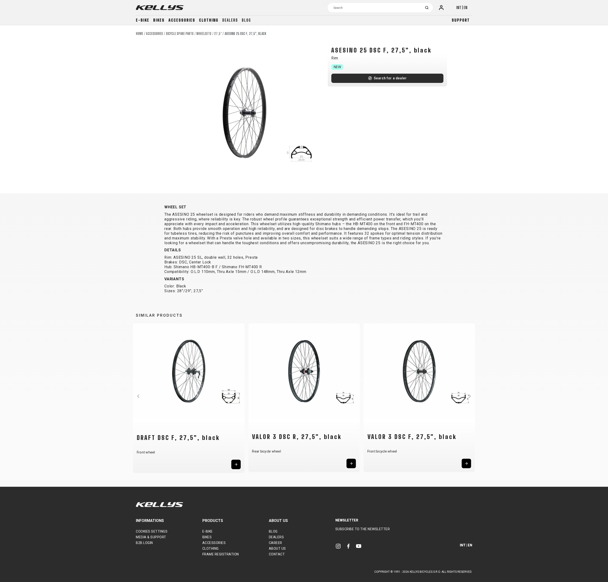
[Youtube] (358, 546)
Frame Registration (220, 554)
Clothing (208, 20)
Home (139, 34)
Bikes (159, 20)
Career (275, 543)
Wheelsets (203, 34)
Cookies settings (151, 531)
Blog (246, 20)
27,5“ (218, 34)
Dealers (230, 20)
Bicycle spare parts (180, 34)
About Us (277, 548)
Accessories (181, 20)
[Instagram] (338, 546)
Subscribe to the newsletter (362, 529)
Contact (277, 554)
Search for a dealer (390, 78)
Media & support (151, 537)
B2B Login (144, 543)
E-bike (142, 20)
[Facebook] (348, 546)
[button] (138, 396)
